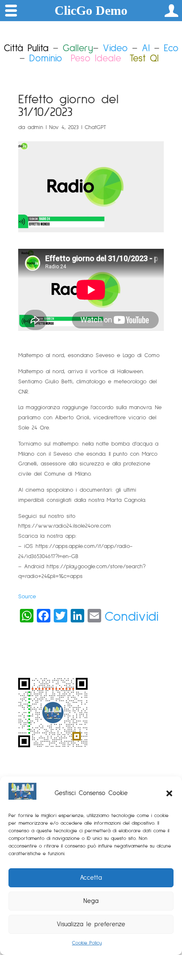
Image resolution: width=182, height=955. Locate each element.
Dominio (45, 58)
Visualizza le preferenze (91, 924)
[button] (169, 793)
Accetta (91, 878)
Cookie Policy (87, 943)
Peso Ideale (96, 58)
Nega (91, 901)
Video (115, 48)
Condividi (132, 617)
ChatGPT (95, 127)
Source (27, 597)
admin (35, 127)
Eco (171, 48)
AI (146, 48)
